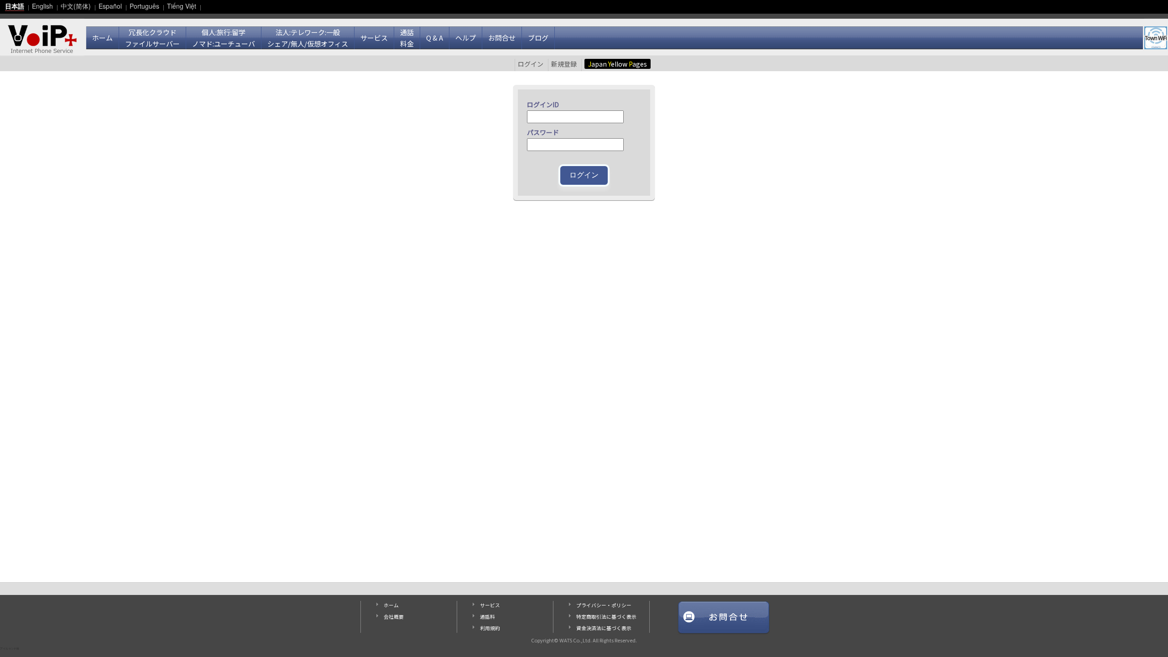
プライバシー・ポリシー (603, 605)
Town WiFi (1156, 38)
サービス (374, 37)
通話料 (487, 616)
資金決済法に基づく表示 (603, 628)
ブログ (538, 37)
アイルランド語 (9, 649)
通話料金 (407, 37)
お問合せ (502, 37)
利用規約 (490, 628)
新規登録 (564, 63)
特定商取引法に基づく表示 (606, 616)
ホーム (102, 37)
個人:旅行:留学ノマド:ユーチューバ (223, 37)
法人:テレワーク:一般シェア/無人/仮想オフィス (307, 37)
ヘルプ (465, 37)
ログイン (530, 63)
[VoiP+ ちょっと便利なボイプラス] (42, 36)
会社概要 (394, 616)
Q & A (434, 37)
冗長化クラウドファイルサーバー (152, 37)
